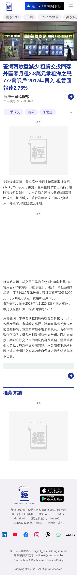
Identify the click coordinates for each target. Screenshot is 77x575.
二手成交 (9, 101)
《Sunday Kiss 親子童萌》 (27, 522)
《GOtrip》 (44, 514)
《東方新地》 (37, 518)
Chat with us (20, 560)
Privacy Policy (55, 560)
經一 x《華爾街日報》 (47, 6)
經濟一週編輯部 (16, 97)
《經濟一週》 (55, 522)
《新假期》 (28, 514)
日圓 (29, 17)
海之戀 (48, 112)
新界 (31, 112)
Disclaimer (37, 560)
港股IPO (12, 17)
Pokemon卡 (49, 17)
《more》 (55, 518)
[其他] (71, 96)
